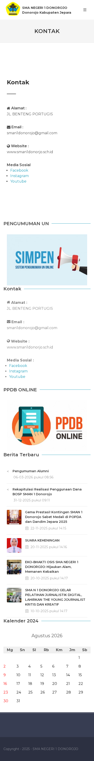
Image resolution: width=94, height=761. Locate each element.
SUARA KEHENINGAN (42, 540)
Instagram (18, 371)
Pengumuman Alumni (31, 471)
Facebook (18, 366)
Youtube (17, 376)
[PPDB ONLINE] (47, 425)
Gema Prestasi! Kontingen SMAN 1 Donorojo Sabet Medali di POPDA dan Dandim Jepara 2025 (53, 517)
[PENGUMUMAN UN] (47, 259)
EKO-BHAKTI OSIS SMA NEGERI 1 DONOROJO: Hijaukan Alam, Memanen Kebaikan (51, 567)
